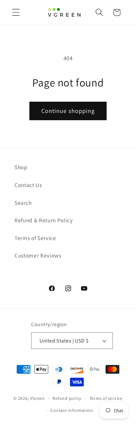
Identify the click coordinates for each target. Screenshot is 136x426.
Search (23, 202)
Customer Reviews (38, 255)
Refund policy (67, 398)
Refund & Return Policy (44, 220)
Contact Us (28, 184)
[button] (16, 12)
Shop (21, 167)
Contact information (71, 410)
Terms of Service (35, 238)
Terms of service (106, 398)
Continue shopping (68, 111)
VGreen (37, 398)
